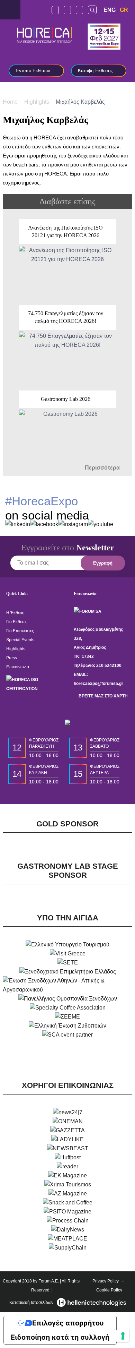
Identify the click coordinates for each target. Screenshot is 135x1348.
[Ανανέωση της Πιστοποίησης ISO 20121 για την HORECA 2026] (67, 258)
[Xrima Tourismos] (67, 1184)
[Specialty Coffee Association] (68, 1007)
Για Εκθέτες (16, 621)
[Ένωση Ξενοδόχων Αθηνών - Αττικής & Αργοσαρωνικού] (67, 985)
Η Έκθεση (15, 612)
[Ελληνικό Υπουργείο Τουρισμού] (67, 944)
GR (124, 10)
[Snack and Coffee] (67, 1202)
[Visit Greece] (68, 953)
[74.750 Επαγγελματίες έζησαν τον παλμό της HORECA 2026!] (67, 344)
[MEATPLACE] (67, 1238)
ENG (110, 10)
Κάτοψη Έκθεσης (95, 70)
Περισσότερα (103, 468)
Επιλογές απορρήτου (68, 1323)
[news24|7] (67, 1112)
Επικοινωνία (17, 666)
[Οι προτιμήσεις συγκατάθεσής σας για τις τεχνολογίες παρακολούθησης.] (122, 1335)
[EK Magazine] (67, 1175)
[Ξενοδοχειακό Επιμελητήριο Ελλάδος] (67, 971)
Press (11, 657)
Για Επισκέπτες (20, 630)
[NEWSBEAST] (67, 1148)
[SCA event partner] (67, 1034)
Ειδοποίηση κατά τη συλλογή (60, 1337)
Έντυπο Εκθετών (33, 70)
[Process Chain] (68, 1220)
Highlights (37, 101)
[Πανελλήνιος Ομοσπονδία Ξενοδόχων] (67, 998)
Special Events (20, 639)
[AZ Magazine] (67, 1193)
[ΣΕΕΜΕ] (67, 1016)
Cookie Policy (109, 1290)
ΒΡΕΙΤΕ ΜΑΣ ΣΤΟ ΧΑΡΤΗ (103, 696)
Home (11, 101)
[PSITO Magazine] (67, 1211)
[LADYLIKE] (67, 1139)
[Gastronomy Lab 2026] (67, 426)
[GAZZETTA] (67, 1130)
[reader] (67, 1166)
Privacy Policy (105, 1281)
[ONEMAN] (68, 1121)
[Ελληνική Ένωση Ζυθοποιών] (67, 1025)
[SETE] (67, 962)
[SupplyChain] (68, 1247)
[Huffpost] (68, 1157)
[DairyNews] (67, 1229)
